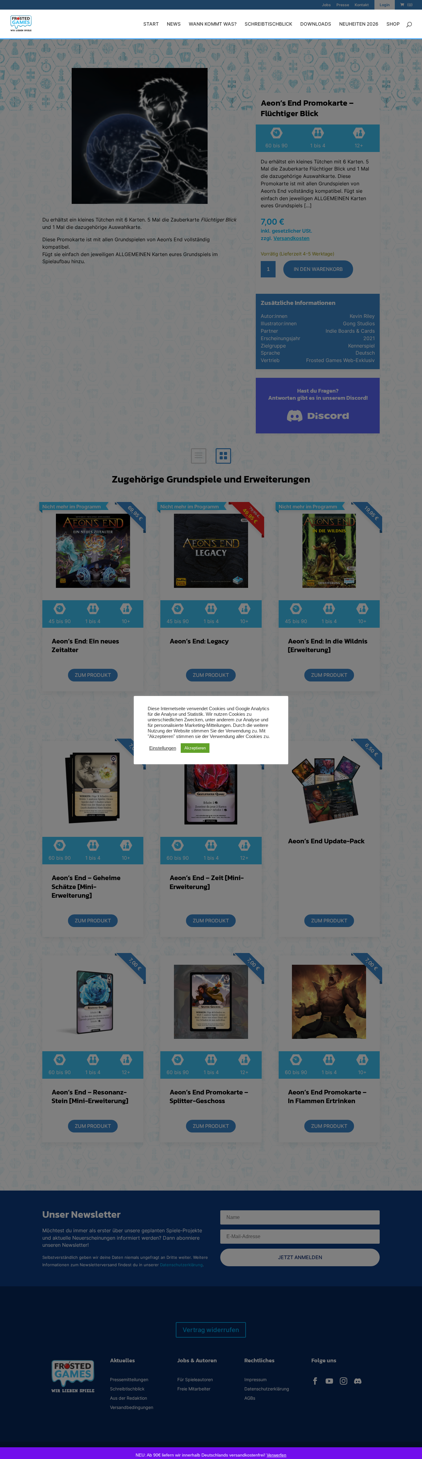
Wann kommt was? (213, 24)
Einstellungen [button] (162, 748)
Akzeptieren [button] (195, 748)
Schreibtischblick (268, 24)
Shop (393, 24)
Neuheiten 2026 (358, 24)
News (174, 24)
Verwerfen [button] (276, 1455)
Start (151, 24)
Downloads (315, 24)
